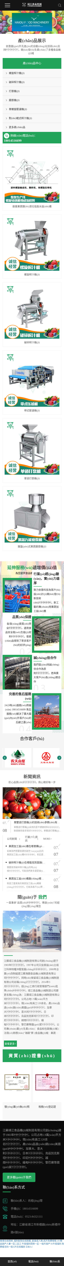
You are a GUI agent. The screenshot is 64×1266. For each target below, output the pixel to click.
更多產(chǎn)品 (17, 127)
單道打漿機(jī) (32, 478)
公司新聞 (12, 839)
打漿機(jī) (14, 91)
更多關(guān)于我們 (19, 1177)
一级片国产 (44, 1244)
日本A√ (29, 1247)
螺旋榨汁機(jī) (17, 73)
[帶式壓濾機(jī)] (32, 379)
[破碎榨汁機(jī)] (32, 311)
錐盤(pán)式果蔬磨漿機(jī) (32, 546)
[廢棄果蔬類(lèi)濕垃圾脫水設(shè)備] (32, 175)
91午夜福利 (56, 1244)
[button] (28, 32)
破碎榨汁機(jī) (17, 82)
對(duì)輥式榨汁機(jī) (20, 118)
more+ (47, 839)
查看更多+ (10, 1043)
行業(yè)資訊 (31, 839)
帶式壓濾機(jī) (32, 410)
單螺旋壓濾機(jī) (18, 109)
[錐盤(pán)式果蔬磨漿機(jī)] (32, 515)
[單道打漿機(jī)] (32, 447)
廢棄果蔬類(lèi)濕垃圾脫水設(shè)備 (32, 206)
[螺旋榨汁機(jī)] (32, 243)
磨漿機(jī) (14, 100)
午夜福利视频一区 (30, 1244)
